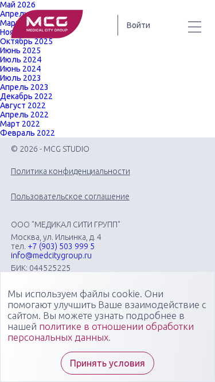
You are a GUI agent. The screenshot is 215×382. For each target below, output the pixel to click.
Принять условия (107, 363)
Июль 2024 (20, 59)
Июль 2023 (20, 77)
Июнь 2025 (20, 50)
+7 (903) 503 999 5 (61, 246)
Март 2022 (20, 123)
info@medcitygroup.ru (51, 255)
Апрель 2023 (24, 87)
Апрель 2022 (24, 114)
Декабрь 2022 (26, 96)
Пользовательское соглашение (70, 196)
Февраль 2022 (27, 132)
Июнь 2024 (20, 68)
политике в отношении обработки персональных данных (100, 331)
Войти (138, 25)
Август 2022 (23, 105)
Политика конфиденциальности (70, 171)
